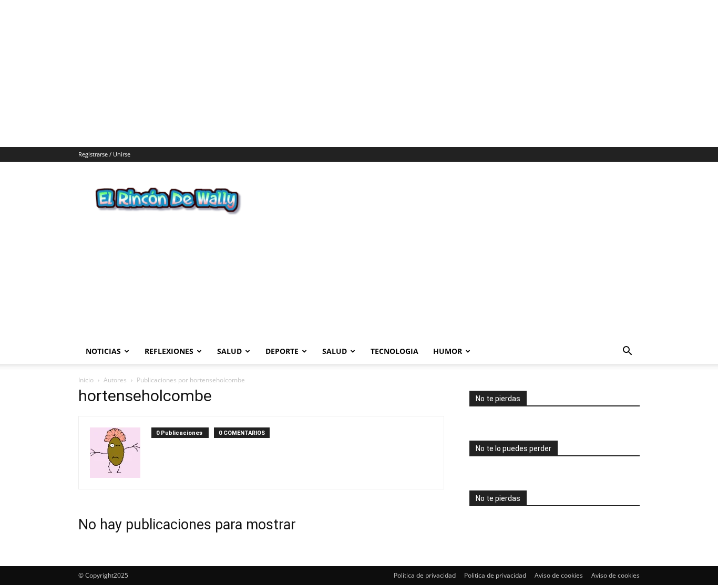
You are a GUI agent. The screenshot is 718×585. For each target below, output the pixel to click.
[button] (627, 352)
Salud (229, 351)
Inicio (86, 379)
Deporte (282, 351)
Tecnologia (394, 351)
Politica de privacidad (425, 575)
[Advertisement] (315, 73)
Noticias (103, 351)
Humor (447, 351)
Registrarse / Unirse (104, 154)
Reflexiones (169, 351)
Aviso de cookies (559, 575)
